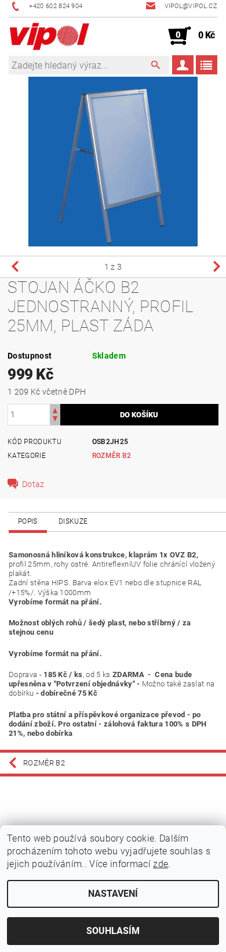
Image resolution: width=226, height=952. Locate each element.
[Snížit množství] (55, 419)
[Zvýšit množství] (55, 409)
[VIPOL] (50, 36)
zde (160, 863)
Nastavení (113, 893)
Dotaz (33, 484)
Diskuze (73, 521)
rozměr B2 (112, 456)
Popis (28, 521)
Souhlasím (113, 930)
